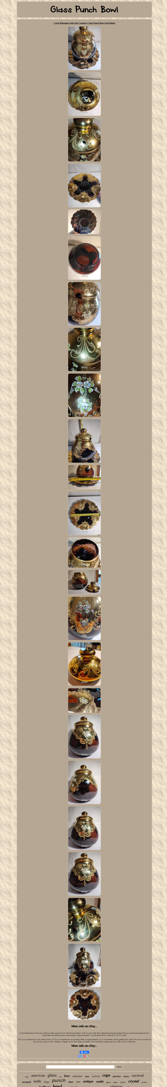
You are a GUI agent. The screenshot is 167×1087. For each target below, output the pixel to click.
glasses (108, 1082)
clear (70, 1081)
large (46, 1081)
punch (59, 1080)
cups (106, 1075)
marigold (26, 1082)
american (38, 1075)
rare (78, 1081)
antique (88, 1081)
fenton (115, 1082)
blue (60, 1077)
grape (27, 1077)
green (144, 1082)
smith (100, 1081)
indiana (126, 1076)
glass (52, 1075)
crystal (133, 1081)
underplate (77, 1076)
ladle (37, 1081)
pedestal (96, 1076)
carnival (138, 1075)
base (67, 1075)
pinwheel (117, 1076)
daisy (87, 1076)
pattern (123, 1082)
